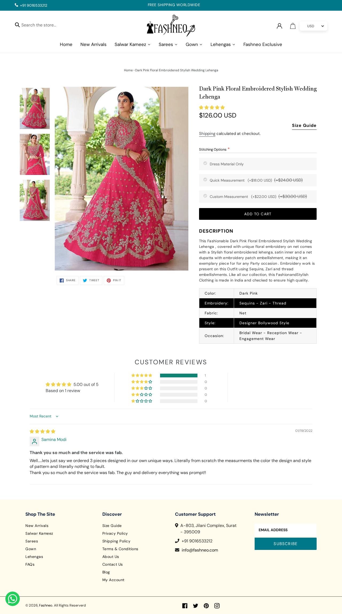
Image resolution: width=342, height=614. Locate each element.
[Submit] (17, 24)
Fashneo (45, 605)
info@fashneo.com (200, 550)
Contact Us (112, 564)
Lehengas (34, 556)
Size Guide (304, 125)
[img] (42, 431)
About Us (110, 556)
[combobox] (43, 25)
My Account (113, 579)
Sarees (31, 541)
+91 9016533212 (33, 5)
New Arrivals (36, 525)
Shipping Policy (116, 541)
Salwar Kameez (39, 533)
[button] (212, 107)
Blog (106, 572)
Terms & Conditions (120, 548)
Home (128, 70)
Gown (30, 548)
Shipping (207, 133)
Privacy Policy (115, 533)
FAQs (29, 564)
